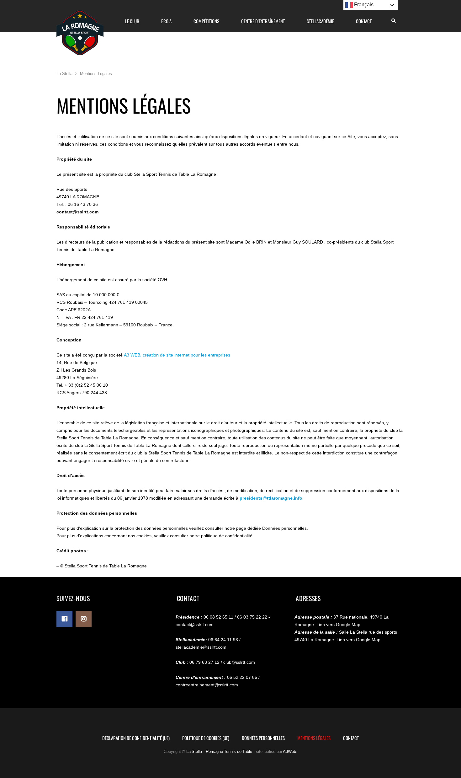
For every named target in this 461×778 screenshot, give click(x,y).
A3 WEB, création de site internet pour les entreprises (177, 354)
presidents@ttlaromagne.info (271, 498)
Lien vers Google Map (338, 624)
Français (363, 4)
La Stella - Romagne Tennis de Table (219, 751)
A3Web (289, 751)
